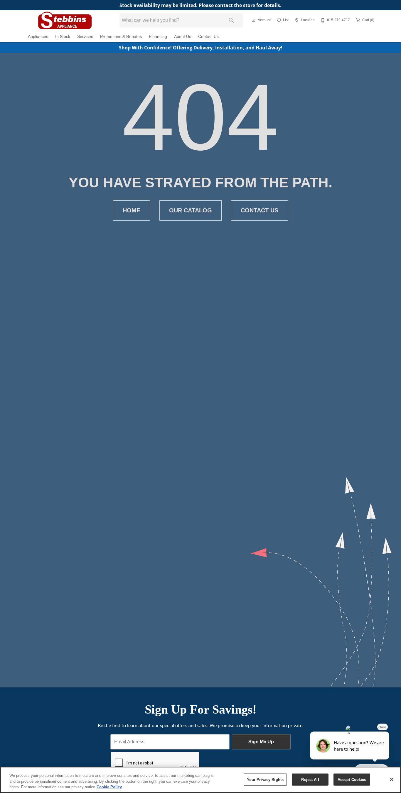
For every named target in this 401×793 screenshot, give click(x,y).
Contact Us (208, 36)
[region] (200, 780)
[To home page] (65, 20)
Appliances (38, 36)
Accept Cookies (352, 779)
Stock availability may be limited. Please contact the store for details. (200, 5)
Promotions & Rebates (121, 36)
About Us (182, 36)
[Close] (391, 779)
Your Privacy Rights (265, 779)
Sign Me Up (261, 741)
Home (131, 210)
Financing (158, 36)
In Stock (62, 36)
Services (85, 36)
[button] (253, 20)
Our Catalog (190, 210)
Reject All (310, 779)
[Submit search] (231, 20)
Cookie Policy (109, 787)
